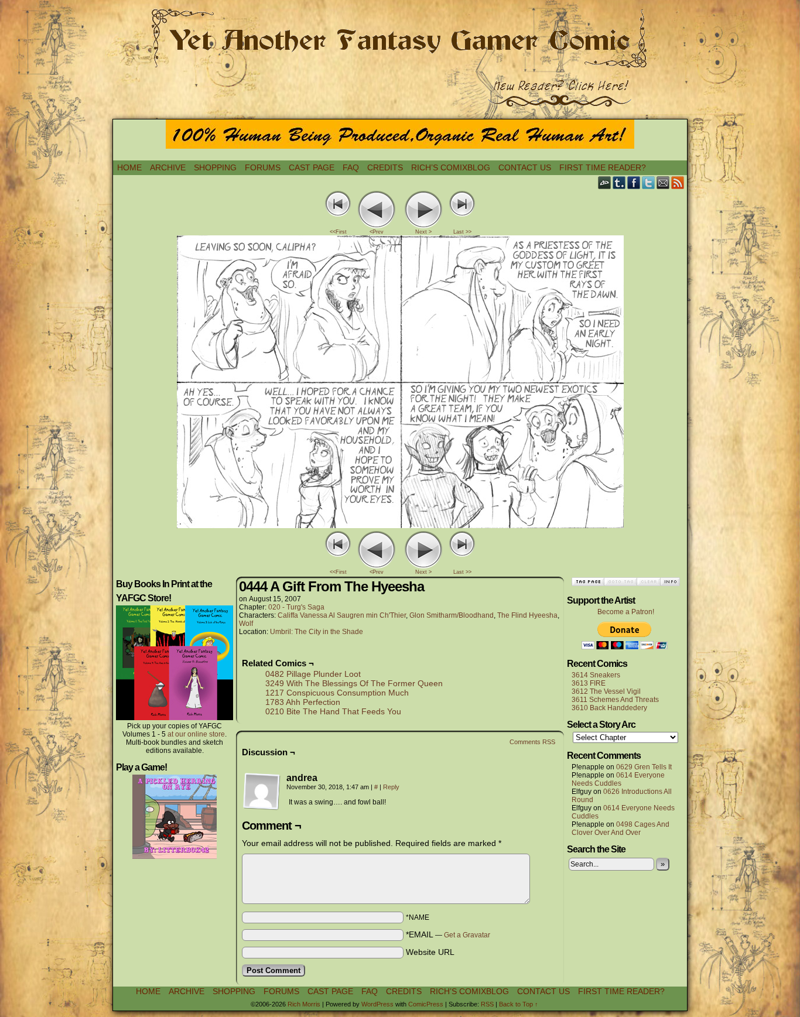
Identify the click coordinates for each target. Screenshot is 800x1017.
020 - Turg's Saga (296, 607)
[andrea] (262, 791)
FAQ (351, 167)
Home (129, 167)
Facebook (634, 182)
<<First (338, 232)
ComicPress (425, 1004)
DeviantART (604, 182)
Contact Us (524, 167)
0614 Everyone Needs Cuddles (618, 779)
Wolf (246, 623)
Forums (263, 167)
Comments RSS (532, 741)
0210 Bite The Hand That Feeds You (333, 711)
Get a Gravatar (467, 935)
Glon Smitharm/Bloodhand (451, 615)
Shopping (215, 167)
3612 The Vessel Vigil (606, 691)
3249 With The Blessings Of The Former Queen (354, 683)
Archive (168, 167)
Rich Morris (304, 1004)
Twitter (648, 182)
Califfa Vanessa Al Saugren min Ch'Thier (342, 615)
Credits (385, 167)
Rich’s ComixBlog (450, 167)
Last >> (462, 232)
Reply (391, 786)
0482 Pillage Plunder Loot (313, 674)
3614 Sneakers (596, 675)
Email (663, 182)
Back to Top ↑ (518, 1004)
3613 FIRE (589, 683)
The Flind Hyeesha (527, 615)
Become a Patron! (625, 612)
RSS (678, 182)
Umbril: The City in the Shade (316, 632)
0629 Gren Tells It (644, 767)
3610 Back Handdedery (609, 708)
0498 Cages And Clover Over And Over (620, 828)
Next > (423, 232)
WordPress (377, 1004)
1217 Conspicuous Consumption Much (337, 692)
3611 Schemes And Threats (615, 700)
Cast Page (311, 167)
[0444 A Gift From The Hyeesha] (400, 525)
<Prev (377, 232)
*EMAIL (448, 934)
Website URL (430, 952)
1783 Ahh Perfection (302, 702)
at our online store (196, 734)
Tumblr (619, 182)
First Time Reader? (602, 167)
